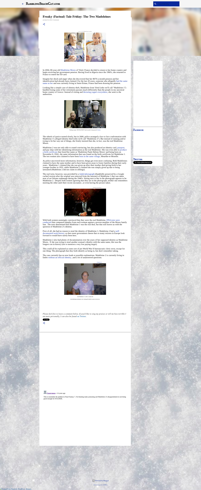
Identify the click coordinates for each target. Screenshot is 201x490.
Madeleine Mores (68, 70)
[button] (44, 24)
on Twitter (81, 316)
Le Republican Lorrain (86, 31)
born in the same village (89, 156)
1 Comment (55, 20)
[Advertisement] (148, 93)
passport (120, 147)
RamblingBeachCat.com (43, 4)
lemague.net (99, 262)
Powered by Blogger (102, 480)
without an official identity (59, 257)
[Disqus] (85, 362)
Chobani (98, 130)
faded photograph (87, 174)
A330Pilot (104, 485)
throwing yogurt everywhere (95, 92)
